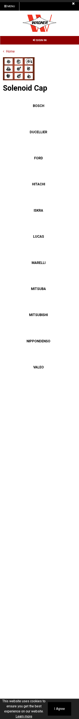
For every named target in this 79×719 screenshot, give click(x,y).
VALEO (38, 367)
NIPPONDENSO (38, 341)
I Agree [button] (59, 708)
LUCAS (38, 236)
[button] (73, 3)
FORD (38, 158)
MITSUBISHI (38, 315)
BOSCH (38, 106)
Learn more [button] (24, 716)
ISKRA (38, 210)
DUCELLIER (38, 132)
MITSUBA (38, 289)
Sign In (41, 40)
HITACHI (38, 184)
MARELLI (39, 263)
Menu (11, 6)
